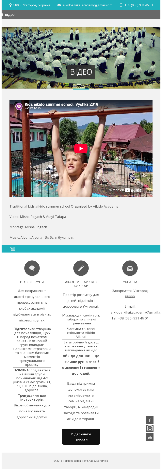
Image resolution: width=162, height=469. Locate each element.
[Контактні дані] (130, 268)
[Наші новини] (32, 268)
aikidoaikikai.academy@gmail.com (87, 5)
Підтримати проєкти (81, 436)
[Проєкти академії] (81, 268)
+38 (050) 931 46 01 (139, 5)
